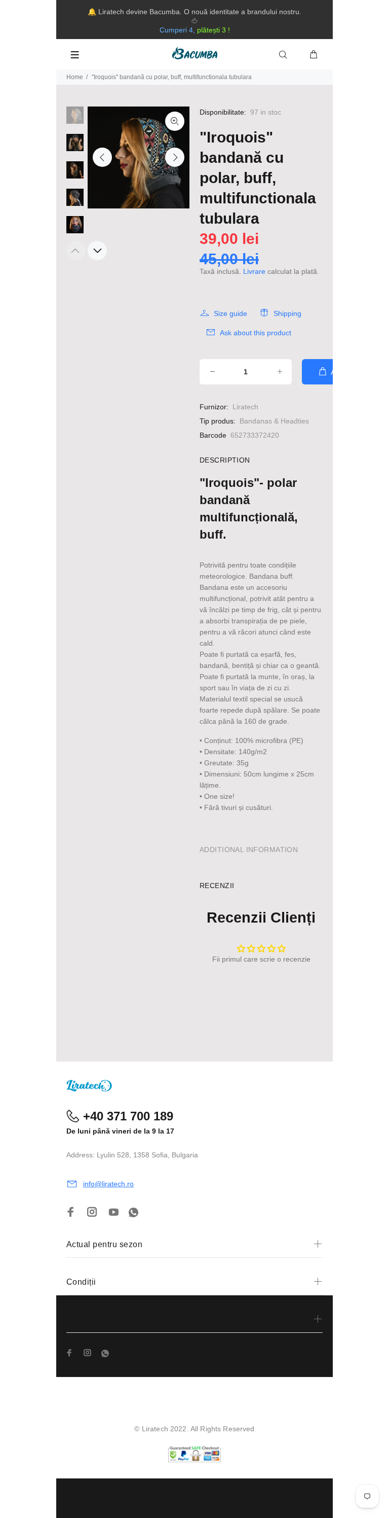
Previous (102, 157)
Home (74, 77)
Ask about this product (255, 333)
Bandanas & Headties (274, 421)
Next (174, 157)
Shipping (287, 313)
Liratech (245, 407)
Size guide (230, 313)
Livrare (254, 271)
